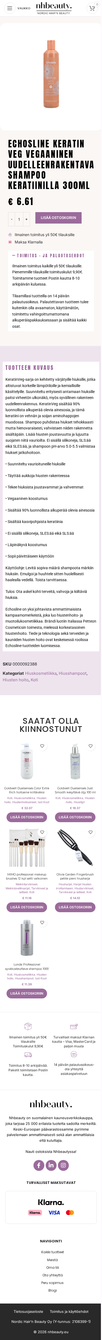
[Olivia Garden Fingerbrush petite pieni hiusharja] (75, 848)
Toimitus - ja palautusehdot (51, 256)
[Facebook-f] (38, 1165)
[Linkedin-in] (51, 1165)
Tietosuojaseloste (28, 1311)
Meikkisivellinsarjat (18, 888)
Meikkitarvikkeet (26, 884)
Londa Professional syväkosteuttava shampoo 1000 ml (27, 968)
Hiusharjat (65, 884)
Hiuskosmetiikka (41, 673)
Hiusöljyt (79, 802)
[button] (51, 255)
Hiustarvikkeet (84, 888)
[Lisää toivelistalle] (42, 746)
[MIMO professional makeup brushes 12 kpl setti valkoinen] (27, 848)
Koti (34, 679)
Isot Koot (43, 802)
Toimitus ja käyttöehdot (69, 1311)
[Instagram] (63, 1165)
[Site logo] (54, 8)
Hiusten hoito (16, 679)
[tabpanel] (51, 512)
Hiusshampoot (72, 673)
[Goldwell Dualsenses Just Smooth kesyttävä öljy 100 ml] (75, 761)
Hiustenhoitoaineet (24, 802)
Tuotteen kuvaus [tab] (29, 367)
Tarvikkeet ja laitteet (72, 892)
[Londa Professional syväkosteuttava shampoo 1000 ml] (27, 938)
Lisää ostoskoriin (58, 217)
